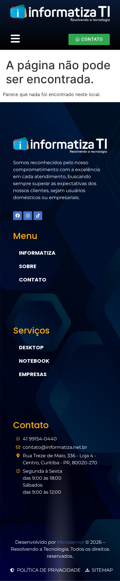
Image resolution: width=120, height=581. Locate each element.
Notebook (34, 360)
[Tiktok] (37, 215)
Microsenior (70, 542)
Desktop (31, 347)
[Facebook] (17, 215)
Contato (32, 279)
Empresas (33, 374)
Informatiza (37, 252)
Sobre (27, 266)
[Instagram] (27, 215)
